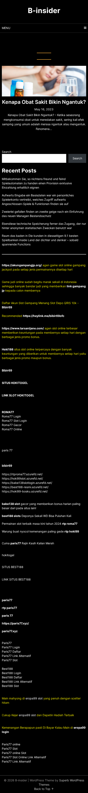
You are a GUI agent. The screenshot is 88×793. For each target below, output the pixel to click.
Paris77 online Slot (14, 753)
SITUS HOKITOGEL (15, 383)
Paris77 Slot (10, 748)
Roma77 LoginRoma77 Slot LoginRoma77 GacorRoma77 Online (14, 420)
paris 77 (7, 450)
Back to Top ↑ (44, 789)
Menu (6, 28)
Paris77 (7, 643)
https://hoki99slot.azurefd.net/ (22, 478)
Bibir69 (7, 307)
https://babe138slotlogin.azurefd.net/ (27, 482)
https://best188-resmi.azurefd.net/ (25, 487)
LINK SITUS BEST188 (16, 579)
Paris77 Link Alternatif (16, 761)
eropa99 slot (34, 698)
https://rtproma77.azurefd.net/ (22, 474)
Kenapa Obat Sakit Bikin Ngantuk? (44, 102)
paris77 (15, 543)
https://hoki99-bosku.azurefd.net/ (25, 491)
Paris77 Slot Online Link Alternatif (24, 757)
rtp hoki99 (71, 531)
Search (6, 151)
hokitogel (8, 555)
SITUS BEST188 (12, 567)
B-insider (44, 10)
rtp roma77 (69, 523)
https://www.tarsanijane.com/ (23, 328)
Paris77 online (11, 744)
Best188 (7, 668)
